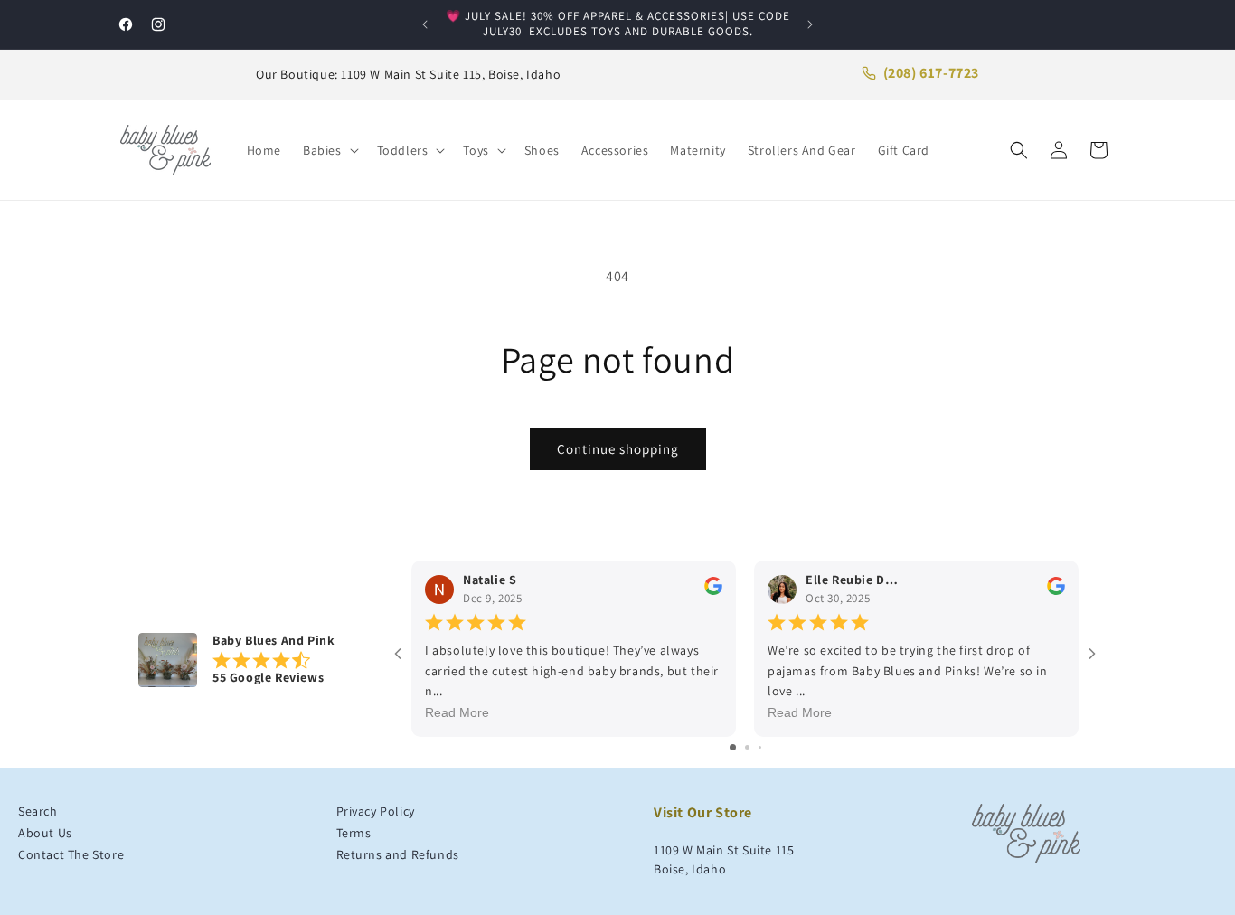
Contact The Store (71, 854)
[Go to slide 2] (747, 748)
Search (38, 811)
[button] (329, 150)
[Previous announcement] (425, 24)
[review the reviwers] (713, 591)
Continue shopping (618, 449)
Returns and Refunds (397, 854)
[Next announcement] (810, 24)
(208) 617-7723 (931, 72)
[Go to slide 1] (733, 748)
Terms (354, 833)
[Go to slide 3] (760, 748)
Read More (457, 713)
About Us (45, 833)
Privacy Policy (375, 811)
